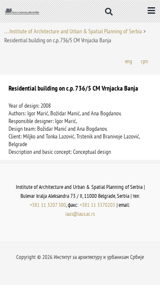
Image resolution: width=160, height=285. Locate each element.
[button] (109, 11)
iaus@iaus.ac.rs (80, 213)
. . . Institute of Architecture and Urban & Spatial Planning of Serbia (73, 31)
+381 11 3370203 (97, 205)
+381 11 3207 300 (48, 205)
